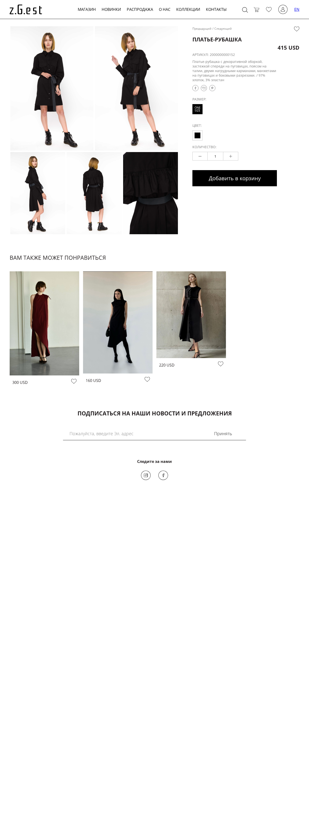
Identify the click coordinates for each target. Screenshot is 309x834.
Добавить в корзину (235, 178)
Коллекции (188, 9)
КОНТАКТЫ (216, 9)
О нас (164, 9)
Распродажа (140, 9)
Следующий (223, 29)
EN (296, 9)
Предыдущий (201, 29)
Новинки (111, 9)
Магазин (87, 9)
